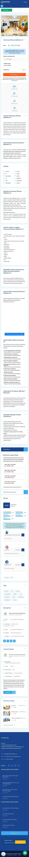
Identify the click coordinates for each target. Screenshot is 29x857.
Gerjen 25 (13, 705)
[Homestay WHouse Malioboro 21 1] (14, 24)
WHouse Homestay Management (17, 613)
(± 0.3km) (14, 707)
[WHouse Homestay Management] (5, 2)
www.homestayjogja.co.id (16, 632)
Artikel (19, 855)
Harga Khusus (6, 449)
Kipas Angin (7, 594)
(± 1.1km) (14, 713)
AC (12, 591)
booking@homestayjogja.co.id (17, 629)
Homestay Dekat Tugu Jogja (8, 825)
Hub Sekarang (19, 842)
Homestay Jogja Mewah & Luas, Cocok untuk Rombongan (11, 783)
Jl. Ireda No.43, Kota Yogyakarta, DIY (13, 620)
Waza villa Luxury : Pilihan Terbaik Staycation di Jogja (10, 790)
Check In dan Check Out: (9, 56)
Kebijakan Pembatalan (12, 855)
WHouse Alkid (14, 711)
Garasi (6, 591)
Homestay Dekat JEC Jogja (8, 813)
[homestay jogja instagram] (12, 765)
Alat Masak (21, 597)
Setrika (14, 600)
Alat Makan (7, 600)
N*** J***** (8, 565)
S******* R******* (10, 535)
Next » (12, 577)
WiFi (14, 597)
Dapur (18, 591)
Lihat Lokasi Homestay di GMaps (15, 334)
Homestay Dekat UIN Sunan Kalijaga (10, 796)
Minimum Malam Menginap (9, 492)
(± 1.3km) (14, 720)
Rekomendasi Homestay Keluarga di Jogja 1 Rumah (10, 776)
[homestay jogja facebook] (9, 765)
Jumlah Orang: (7, 63)
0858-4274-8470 (14, 624)
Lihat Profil (7, 692)
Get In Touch (13, 833)
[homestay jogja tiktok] (18, 765)
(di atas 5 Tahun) (7, 65)
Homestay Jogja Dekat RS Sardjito (10, 819)
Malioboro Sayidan (15, 718)
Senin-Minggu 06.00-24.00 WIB (17, 636)
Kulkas (15, 594)
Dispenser (7, 597)
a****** (7, 550)
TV (20, 594)
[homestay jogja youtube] (15, 765)
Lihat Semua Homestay (8, 725)
